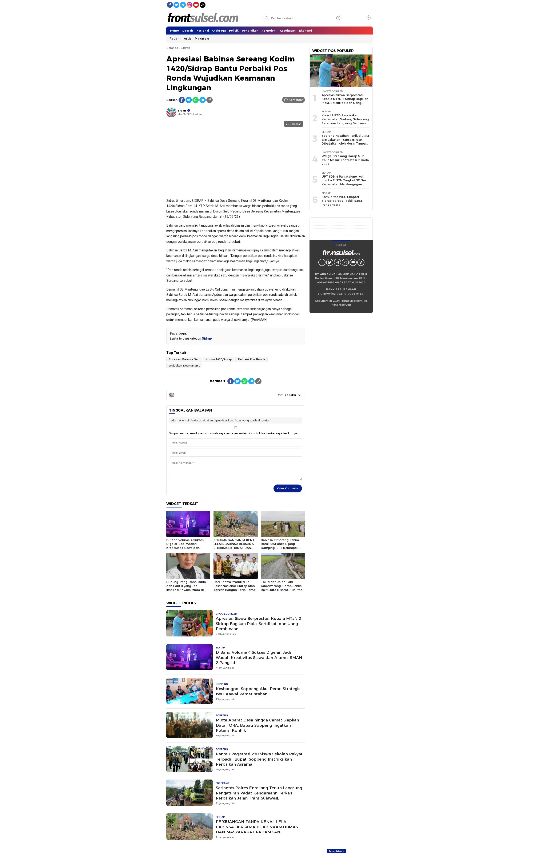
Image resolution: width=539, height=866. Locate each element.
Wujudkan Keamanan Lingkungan (185, 365)
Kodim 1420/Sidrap (218, 359)
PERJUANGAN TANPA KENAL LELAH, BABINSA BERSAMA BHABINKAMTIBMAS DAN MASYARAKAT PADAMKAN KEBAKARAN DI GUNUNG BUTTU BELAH (257, 829)
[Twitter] (188, 100)
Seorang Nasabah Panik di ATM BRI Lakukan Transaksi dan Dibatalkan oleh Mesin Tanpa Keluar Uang (345, 141)
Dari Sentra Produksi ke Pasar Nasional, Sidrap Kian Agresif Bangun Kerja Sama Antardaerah (234, 587)
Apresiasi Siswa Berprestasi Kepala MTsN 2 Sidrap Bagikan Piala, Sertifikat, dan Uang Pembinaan (258, 623)
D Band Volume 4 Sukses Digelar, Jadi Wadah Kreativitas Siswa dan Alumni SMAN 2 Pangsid (185, 546)
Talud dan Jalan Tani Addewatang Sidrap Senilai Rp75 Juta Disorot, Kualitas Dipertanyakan (282, 587)
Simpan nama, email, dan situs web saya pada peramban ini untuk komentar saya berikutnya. (233, 433)
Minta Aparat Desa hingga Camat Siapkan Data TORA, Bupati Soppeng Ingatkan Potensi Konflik (257, 725)
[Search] (338, 18)
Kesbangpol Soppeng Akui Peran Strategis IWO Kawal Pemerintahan (258, 691)
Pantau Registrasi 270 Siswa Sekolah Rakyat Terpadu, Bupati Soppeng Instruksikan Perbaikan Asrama (259, 759)
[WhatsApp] (195, 100)
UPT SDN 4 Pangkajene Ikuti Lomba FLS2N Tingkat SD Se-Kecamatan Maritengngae (344, 180)
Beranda (172, 47)
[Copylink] (209, 100)
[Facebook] (182, 100)
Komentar (296, 99)
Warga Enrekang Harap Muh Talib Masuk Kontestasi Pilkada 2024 (345, 160)
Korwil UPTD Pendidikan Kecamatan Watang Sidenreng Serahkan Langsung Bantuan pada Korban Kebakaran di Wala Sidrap (345, 123)
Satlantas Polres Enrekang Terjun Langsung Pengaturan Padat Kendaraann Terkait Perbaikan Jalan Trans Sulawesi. (259, 793)
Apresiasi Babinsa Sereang (185, 359)
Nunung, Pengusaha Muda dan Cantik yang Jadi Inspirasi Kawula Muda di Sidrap (186, 587)
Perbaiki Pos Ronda (251, 359)
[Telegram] (202, 100)
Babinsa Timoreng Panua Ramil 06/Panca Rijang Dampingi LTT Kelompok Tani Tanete (280, 546)
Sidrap (185, 47)
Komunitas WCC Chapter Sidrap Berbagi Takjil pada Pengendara (342, 200)
